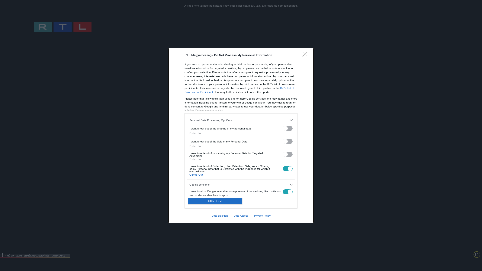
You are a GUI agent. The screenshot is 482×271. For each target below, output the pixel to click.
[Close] (306, 55)
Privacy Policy (262, 215)
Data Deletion (220, 215)
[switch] (288, 128)
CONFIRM (215, 201)
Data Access (241, 215)
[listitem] (241, 120)
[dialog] (241, 135)
